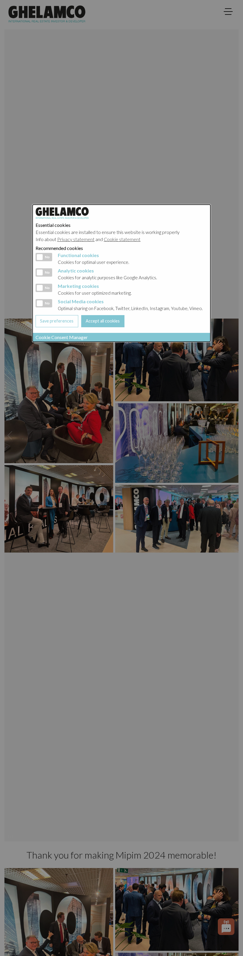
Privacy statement (76, 239)
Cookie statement (122, 239)
